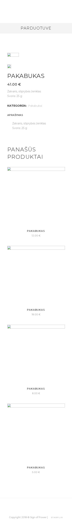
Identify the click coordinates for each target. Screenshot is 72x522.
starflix (57, 517)
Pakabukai (35, 105)
